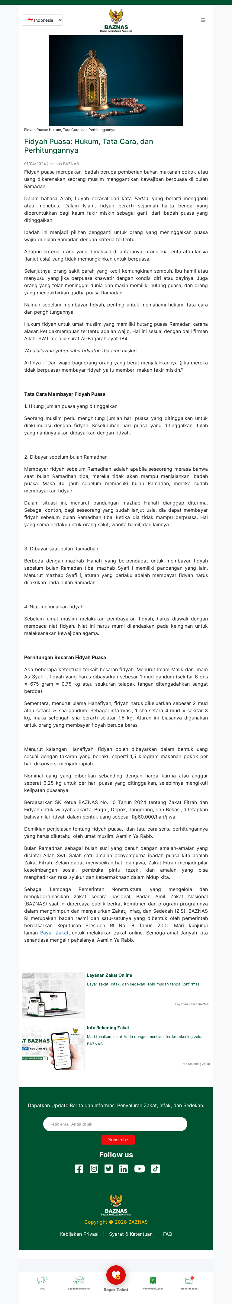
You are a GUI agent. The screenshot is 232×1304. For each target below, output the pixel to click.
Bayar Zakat (54, 933)
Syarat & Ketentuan (131, 1234)
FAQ (167, 1234)
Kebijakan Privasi (79, 1234)
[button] (203, 20)
